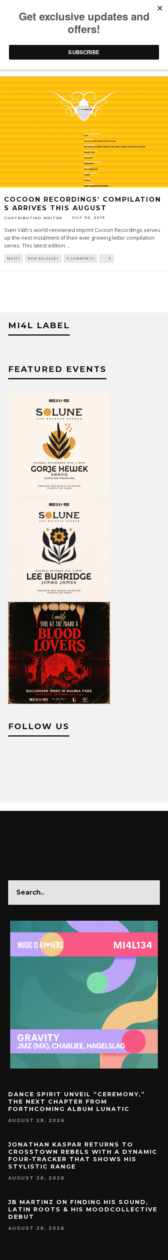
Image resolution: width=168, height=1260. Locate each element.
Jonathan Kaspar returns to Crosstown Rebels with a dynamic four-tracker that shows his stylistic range (82, 1156)
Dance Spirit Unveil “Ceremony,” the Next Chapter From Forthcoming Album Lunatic (76, 1102)
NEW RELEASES (43, 258)
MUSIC (13, 258)
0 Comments (80, 258)
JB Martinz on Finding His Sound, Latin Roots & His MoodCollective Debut (82, 1209)
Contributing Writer (33, 218)
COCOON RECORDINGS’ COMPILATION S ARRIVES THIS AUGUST (82, 204)
